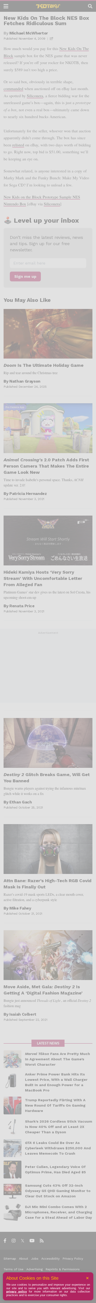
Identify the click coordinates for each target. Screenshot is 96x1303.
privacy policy (16, 1291)
